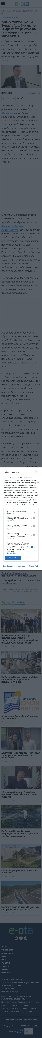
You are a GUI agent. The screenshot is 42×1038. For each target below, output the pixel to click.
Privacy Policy (34, 566)
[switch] (33, 518)
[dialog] (21, 519)
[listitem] (21, 512)
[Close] (37, 472)
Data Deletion (8, 566)
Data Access (21, 566)
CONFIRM (12, 557)
